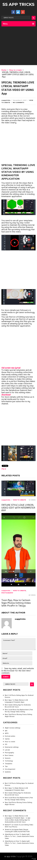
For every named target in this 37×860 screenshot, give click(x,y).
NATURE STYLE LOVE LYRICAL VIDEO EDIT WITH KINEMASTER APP (18, 508)
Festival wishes (10, 736)
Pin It (4, 469)
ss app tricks (18, 4)
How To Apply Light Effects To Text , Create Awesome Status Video (19, 836)
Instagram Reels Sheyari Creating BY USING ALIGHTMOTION (17, 830)
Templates (8, 763)
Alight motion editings (12, 728)
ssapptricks (5, 100)
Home (3, 70)
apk (6, 730)
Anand (7, 829)
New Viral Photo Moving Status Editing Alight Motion (18, 715)
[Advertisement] (18, 45)
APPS (7, 733)
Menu (5, 24)
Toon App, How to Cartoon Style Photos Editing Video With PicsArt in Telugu (16, 603)
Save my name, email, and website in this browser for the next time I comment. (17, 670)
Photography (7, 593)
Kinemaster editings (12, 747)
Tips (6, 766)
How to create (15, 70)
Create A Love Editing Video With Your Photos (19, 826)
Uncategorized (10, 769)
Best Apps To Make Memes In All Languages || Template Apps (16, 701)
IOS (6, 744)
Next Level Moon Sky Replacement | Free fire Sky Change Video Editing (19, 710)
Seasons (7, 758)
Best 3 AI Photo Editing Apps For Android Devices (19, 696)
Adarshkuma (9, 834)
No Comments (18, 102)
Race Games (9, 755)
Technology (9, 761)
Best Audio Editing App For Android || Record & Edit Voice (17, 706)
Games (7, 739)
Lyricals (7, 750)
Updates (8, 772)
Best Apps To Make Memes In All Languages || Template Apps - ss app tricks (17, 818)
